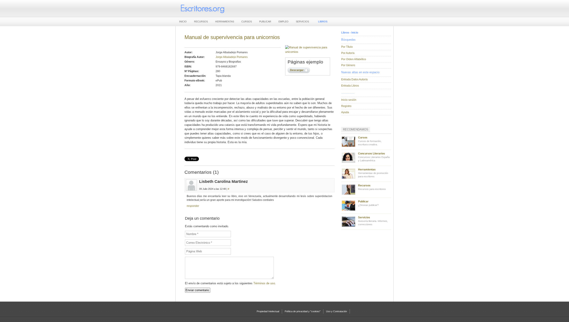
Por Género (348, 65)
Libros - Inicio (349, 32)
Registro (346, 106)
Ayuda (345, 112)
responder (193, 205)
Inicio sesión (348, 99)
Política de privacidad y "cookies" (303, 311)
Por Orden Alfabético (353, 59)
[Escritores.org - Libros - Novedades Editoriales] (202, 8)
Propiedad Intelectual (268, 311)
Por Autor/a (348, 53)
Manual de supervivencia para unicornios (232, 37)
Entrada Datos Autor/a (354, 79)
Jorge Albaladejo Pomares (232, 57)
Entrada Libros (350, 85)
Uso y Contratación (336, 311)
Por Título (347, 46)
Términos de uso (264, 283)
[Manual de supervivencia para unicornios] (307, 51)
